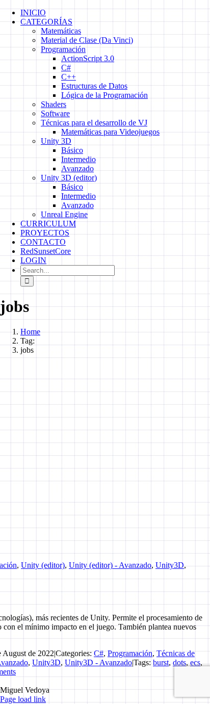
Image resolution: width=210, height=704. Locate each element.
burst (161, 662)
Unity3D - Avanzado (98, 662)
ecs (195, 662)
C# (98, 653)
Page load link (23, 699)
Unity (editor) (43, 565)
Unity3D (169, 565)
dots (179, 662)
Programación (130, 653)
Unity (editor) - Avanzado (110, 565)
